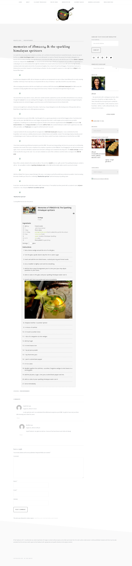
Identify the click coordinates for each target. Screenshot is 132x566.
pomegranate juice (41, 232)
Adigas (75, 68)
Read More (111, 114)
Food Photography (28, 40)
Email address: (95, 39)
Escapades (69, 122)
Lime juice (38, 234)
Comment (16, 456)
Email (15, 490)
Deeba (75, 59)
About (94, 94)
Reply (18, 418)
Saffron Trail (46, 125)
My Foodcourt (66, 14)
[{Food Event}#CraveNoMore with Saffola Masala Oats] (98, 144)
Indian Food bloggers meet (27, 57)
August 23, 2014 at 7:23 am (30, 409)
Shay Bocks (29, 558)
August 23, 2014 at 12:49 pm (33, 428)
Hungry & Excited (30, 125)
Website (15, 499)
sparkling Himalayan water (39, 165)
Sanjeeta (80, 59)
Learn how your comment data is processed (46, 518)
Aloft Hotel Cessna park (65, 86)
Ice (36, 238)
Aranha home (30, 61)
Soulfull (51, 163)
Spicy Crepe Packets (109, 160)
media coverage (74, 149)
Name (15, 481)
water (36, 236)
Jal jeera (80, 185)
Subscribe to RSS (98, 121)
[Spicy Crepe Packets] (112, 148)
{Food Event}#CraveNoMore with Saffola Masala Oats (99, 154)
